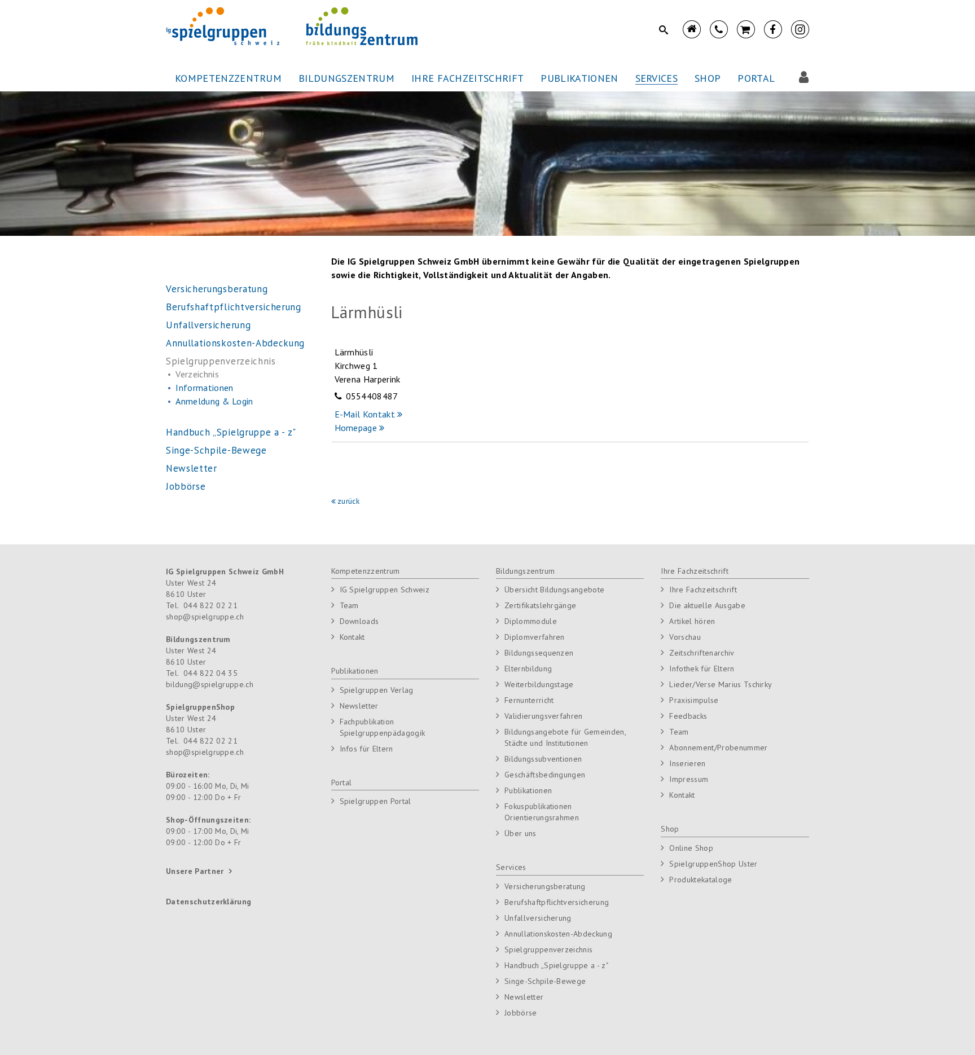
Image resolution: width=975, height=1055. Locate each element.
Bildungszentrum (525, 571)
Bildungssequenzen (538, 653)
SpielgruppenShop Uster (713, 864)
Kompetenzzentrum (365, 571)
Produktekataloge (700, 879)
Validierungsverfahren (543, 716)
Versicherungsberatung (545, 886)
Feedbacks (688, 716)
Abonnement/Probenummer (718, 747)
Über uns (520, 833)
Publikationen (355, 671)
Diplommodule (530, 621)
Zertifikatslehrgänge (540, 605)
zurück (348, 501)
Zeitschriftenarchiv (701, 653)
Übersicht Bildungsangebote (554, 589)
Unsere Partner (194, 871)
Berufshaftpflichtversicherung (556, 902)
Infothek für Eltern (701, 668)
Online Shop (691, 848)
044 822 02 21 (210, 605)
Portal (341, 782)
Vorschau (685, 637)
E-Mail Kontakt (365, 414)
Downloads (359, 621)
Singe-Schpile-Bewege (545, 981)
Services (511, 867)
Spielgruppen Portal (375, 801)
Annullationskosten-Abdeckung (558, 934)
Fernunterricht (529, 700)
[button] (228, 78)
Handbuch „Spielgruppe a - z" (556, 965)
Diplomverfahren (534, 637)
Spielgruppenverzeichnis (548, 949)
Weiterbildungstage (539, 684)
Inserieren (687, 763)
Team (349, 605)
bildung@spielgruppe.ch (209, 684)
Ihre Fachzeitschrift (694, 571)
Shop (670, 829)
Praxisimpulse (693, 700)
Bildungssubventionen (543, 759)
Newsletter (359, 706)
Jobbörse (520, 1013)
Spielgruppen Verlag (377, 690)
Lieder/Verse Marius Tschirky (720, 684)
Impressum (688, 779)
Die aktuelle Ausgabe (707, 605)
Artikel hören (692, 621)
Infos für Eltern (366, 749)
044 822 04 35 (210, 673)
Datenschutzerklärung (208, 901)
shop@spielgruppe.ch (205, 617)
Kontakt (352, 637)
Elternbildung (528, 668)
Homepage (357, 427)
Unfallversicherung (538, 918)
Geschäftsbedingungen (544, 775)
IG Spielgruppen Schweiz (384, 589)
